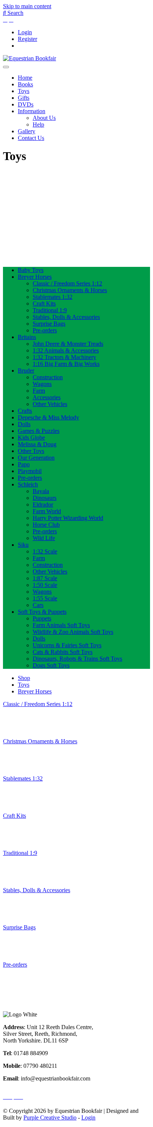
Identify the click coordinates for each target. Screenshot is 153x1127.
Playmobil (30, 471)
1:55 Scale (45, 598)
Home (25, 77)
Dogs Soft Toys (51, 665)
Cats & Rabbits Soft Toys (62, 652)
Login (25, 32)
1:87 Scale (45, 578)
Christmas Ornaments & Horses (70, 290)
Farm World (47, 511)
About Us (44, 118)
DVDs (25, 104)
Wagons (42, 384)
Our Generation (36, 457)
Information (31, 111)
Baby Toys (30, 270)
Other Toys (31, 451)
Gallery (26, 131)
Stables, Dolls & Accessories (66, 317)
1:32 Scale (45, 551)
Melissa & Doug (37, 444)
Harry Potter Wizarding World (68, 518)
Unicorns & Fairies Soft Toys (67, 645)
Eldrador (43, 504)
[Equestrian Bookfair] (29, 58)
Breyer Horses (35, 277)
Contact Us (31, 138)
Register (27, 39)
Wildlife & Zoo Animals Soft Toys (73, 632)
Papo (24, 464)
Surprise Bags (49, 323)
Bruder (26, 370)
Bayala (41, 491)
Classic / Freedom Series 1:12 (67, 283)
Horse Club (46, 524)
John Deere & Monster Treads (68, 344)
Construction (48, 377)
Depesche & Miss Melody (48, 417)
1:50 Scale (45, 585)
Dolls (24, 424)
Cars (38, 605)
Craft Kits (44, 303)
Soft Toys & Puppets (42, 612)
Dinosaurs (44, 498)
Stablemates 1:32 (52, 297)
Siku (23, 545)
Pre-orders (45, 330)
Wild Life (44, 538)
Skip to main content (27, 6)
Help (38, 124)
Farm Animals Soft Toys (61, 625)
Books (25, 84)
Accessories (47, 397)
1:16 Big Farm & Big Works (66, 364)
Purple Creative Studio (49, 1117)
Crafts (25, 411)
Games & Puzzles (38, 431)
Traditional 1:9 (50, 310)
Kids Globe (31, 437)
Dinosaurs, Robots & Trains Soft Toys (77, 658)
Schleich (28, 484)
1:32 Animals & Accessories (66, 350)
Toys (23, 91)
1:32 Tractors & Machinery (64, 357)
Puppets (42, 618)
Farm (39, 390)
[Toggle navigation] (6, 67)
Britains (27, 337)
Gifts (23, 98)
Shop (24, 678)
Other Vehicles (50, 404)
